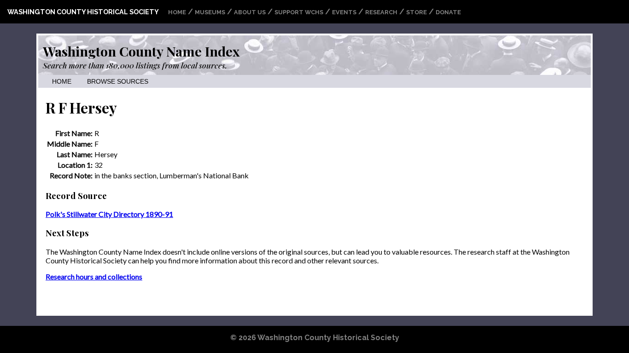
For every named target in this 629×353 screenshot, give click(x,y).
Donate (448, 12)
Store (416, 12)
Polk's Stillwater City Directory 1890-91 (109, 214)
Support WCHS (298, 12)
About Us (250, 12)
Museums (210, 12)
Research (381, 12)
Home (177, 12)
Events (344, 12)
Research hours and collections (94, 276)
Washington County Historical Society (83, 12)
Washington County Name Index (141, 51)
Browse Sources (117, 81)
